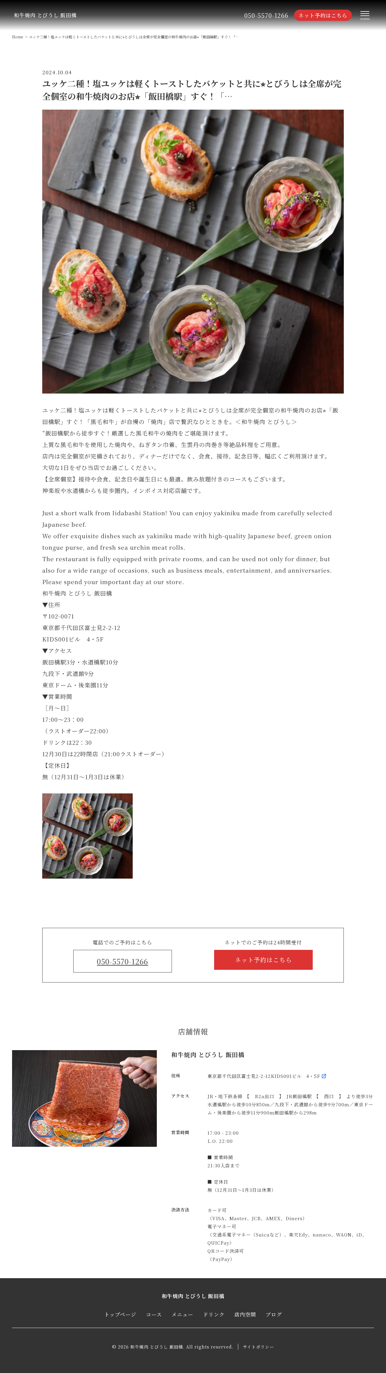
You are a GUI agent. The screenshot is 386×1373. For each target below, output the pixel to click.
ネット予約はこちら (323, 15)
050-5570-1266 (266, 15)
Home (17, 36)
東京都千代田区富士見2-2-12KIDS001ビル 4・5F (263, 1076)
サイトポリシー (258, 1347)
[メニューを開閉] (364, 15)
